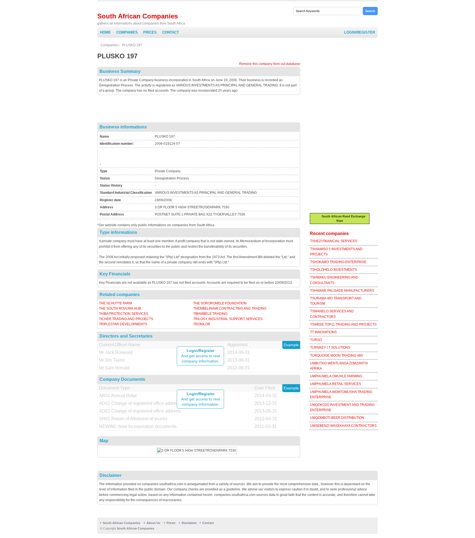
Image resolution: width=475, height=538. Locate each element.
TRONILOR (201, 324)
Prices (150, 32)
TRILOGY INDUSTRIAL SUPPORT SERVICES (228, 319)
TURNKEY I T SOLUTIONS (330, 347)
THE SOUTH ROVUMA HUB (120, 308)
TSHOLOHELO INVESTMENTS (333, 270)
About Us (153, 523)
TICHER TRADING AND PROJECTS (126, 319)
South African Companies (137, 16)
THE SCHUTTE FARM (115, 303)
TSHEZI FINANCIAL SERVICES (333, 241)
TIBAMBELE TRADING (210, 314)
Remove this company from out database (269, 64)
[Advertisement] (199, 110)
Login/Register (359, 32)
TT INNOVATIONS (323, 332)
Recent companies (329, 233)
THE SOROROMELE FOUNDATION (220, 303)
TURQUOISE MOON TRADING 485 (336, 355)
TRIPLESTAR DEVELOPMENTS (123, 324)
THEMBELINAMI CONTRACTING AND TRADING (229, 308)
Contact (170, 32)
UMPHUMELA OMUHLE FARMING (336, 376)
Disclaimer (189, 523)
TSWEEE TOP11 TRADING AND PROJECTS (343, 324)
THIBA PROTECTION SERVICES (123, 314)
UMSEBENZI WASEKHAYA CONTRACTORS (343, 426)
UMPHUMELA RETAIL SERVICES (335, 384)
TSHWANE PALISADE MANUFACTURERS (342, 291)
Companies (127, 32)
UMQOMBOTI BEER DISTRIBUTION (337, 418)
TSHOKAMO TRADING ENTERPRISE (338, 262)
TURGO (316, 340)
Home (105, 32)
